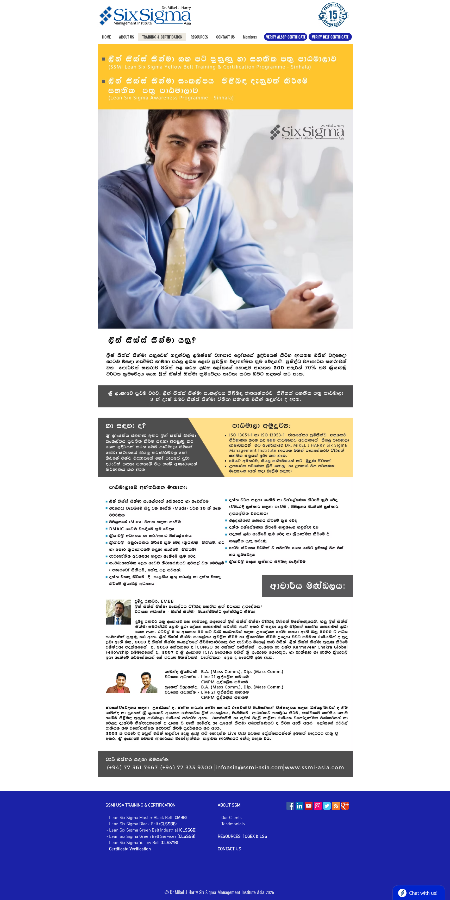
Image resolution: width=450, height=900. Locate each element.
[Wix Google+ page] (345, 806)
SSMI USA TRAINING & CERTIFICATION (140, 805)
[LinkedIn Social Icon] (299, 806)
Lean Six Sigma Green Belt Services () (151, 836)
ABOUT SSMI (230, 805)
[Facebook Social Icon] (290, 806)
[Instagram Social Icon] (318, 806)
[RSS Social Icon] (336, 806)
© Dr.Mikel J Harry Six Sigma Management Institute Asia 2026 (219, 892)
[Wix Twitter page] (327, 806)
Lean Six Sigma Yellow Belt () (143, 843)
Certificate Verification (130, 849)
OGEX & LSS (256, 836)
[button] (199, 37)
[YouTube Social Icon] (308, 806)
